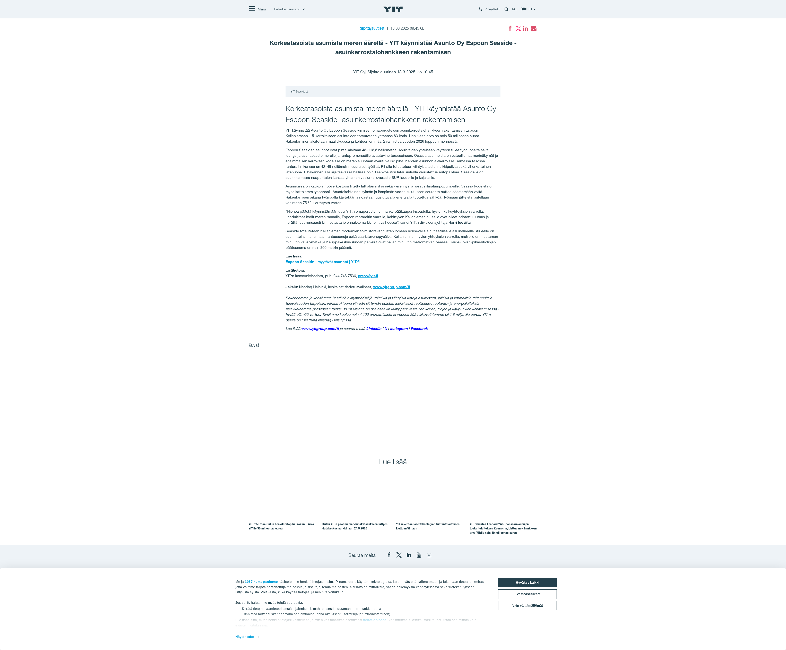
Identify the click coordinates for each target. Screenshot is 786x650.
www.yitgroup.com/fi (391, 286)
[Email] (533, 28)
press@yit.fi (368, 275)
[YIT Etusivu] (393, 9)
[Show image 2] (465, 402)
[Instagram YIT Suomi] (429, 555)
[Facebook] (510, 28)
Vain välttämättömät (527, 605)
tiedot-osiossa (375, 620)
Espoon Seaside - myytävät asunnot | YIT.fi (323, 261)
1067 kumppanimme (261, 581)
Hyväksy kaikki (527, 582)
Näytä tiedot (244, 637)
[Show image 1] (321, 402)
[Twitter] (518, 28)
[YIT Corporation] (409, 555)
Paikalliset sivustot (287, 9)
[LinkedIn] (525, 28)
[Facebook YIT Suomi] (389, 555)
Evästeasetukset (527, 594)
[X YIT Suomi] (399, 555)
